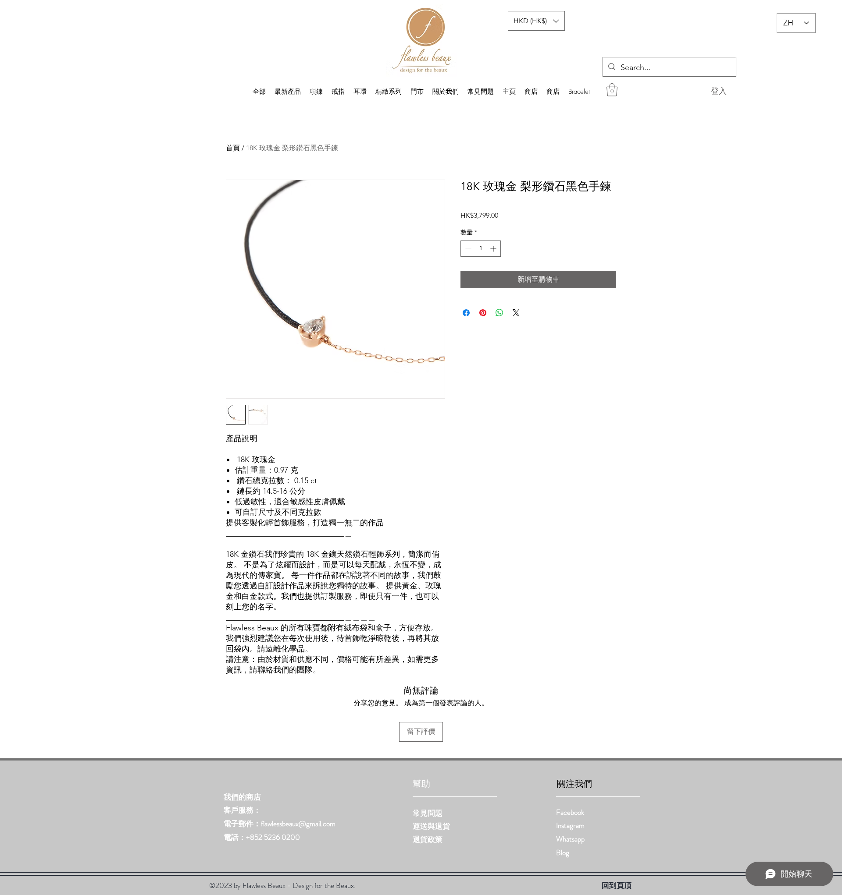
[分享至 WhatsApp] (499, 313)
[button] (612, 89)
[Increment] (494, 248)
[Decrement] (467, 248)
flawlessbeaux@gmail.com (298, 823)
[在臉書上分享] (466, 313)
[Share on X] (516, 313)
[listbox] (536, 21)
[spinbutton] (481, 248)
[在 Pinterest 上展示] (483, 313)
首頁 (233, 148)
